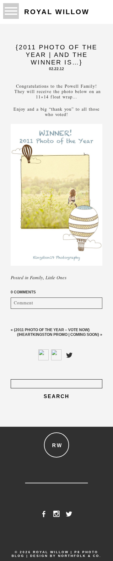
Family (36, 277)
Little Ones (56, 277)
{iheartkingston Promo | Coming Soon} (58, 334)
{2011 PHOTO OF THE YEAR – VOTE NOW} (52, 330)
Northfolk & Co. (79, 556)
